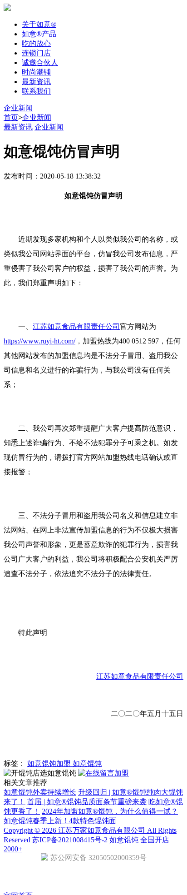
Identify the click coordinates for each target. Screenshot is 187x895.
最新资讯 (36, 81)
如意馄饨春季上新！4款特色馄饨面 (60, 821)
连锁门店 (36, 53)
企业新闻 (18, 108)
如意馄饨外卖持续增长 (40, 792)
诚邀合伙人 (40, 62)
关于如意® (39, 24)
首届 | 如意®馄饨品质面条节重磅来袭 (87, 802)
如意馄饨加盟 (50, 763)
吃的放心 (36, 43)
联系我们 (36, 91)
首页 (11, 117)
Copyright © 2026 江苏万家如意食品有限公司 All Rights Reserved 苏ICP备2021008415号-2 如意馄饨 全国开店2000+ (90, 839)
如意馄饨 (87, 763)
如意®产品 (39, 34)
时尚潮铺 (36, 72)
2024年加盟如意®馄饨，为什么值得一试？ (110, 811)
